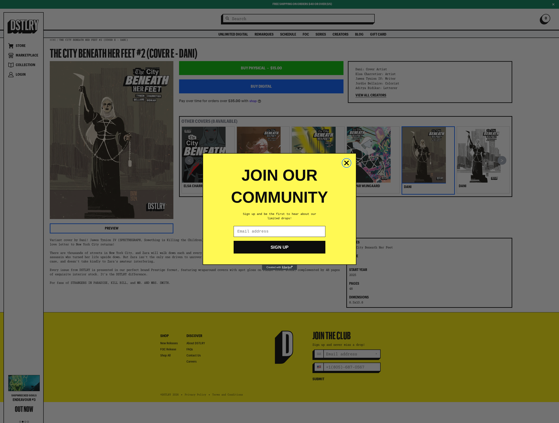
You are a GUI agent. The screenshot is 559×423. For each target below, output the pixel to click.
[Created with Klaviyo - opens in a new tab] (279, 267)
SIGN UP (279, 247)
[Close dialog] (346, 163)
